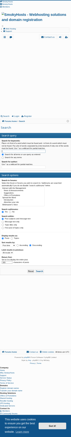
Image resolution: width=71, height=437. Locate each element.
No (13, 212)
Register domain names (9, 388)
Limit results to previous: (13, 250)
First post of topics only (13, 228)
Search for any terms (13, 157)
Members (6, 411)
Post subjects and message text (17, 219)
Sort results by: (8, 242)
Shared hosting (6, 398)
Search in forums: (9, 180)
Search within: (8, 216)
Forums (11, 38)
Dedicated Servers (7, 406)
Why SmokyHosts (7, 373)
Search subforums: (10, 209)
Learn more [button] (22, 431)
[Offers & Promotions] (23, 195)
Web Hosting (10, 29)
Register (28, 116)
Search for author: (10, 162)
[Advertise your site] (23, 202)
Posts (6, 238)
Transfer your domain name (11, 391)
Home (2, 370)
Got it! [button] (52, 426)
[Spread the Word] (23, 198)
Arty (29, 360)
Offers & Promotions (8, 396)
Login (16, 116)
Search (6, 116)
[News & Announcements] (23, 190)
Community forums (10, 414)
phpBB (26, 357)
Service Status (6, 378)
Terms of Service (7, 383)
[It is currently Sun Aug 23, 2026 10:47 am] (68, 121)
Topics (16, 238)
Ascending (23, 245)
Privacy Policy (5, 380)
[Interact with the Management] (23, 188)
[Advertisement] (35, 76)
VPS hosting (5, 403)
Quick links (5, 38)
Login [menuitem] (61, 38)
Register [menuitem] (67, 38)
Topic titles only (10, 225)
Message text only (11, 222)
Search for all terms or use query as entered (22, 154)
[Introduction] (23, 200)
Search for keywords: (11, 141)
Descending (37, 245)
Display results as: (10, 236)
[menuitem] (48, 37)
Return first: (7, 257)
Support (8, 31)
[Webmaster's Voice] (23, 205)
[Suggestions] (23, 193)
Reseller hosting (6, 401)
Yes (6, 212)
